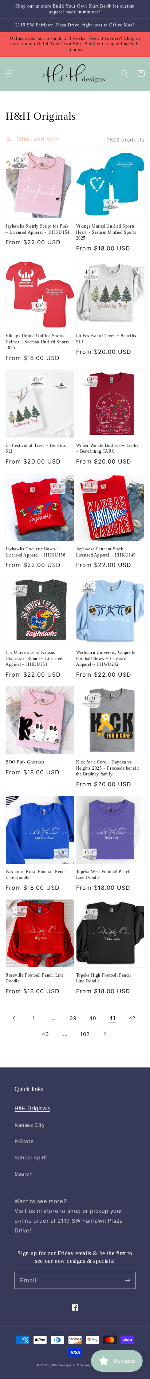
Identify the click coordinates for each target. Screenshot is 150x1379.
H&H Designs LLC (65, 1365)
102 (85, 1034)
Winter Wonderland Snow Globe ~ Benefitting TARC (107, 448)
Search (24, 1174)
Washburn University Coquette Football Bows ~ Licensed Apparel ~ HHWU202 (105, 658)
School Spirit (31, 1157)
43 (45, 1034)
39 (73, 1018)
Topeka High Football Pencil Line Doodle (103, 978)
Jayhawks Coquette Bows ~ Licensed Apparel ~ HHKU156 (35, 552)
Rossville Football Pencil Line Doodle (34, 978)
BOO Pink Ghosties (24, 762)
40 (92, 1018)
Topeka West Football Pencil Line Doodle (103, 874)
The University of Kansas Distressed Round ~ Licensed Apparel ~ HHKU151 (33, 658)
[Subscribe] (127, 1280)
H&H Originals (32, 1108)
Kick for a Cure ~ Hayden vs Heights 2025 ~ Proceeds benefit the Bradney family (107, 768)
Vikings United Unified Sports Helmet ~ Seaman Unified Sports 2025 (37, 342)
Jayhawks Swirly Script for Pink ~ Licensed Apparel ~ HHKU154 (37, 229)
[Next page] (104, 1034)
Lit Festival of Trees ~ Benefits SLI (106, 338)
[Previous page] (14, 1018)
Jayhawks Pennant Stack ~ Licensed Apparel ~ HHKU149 (106, 552)
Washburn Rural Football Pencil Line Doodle (36, 874)
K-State (24, 1141)
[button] (9, 73)
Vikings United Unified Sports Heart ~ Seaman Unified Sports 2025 (106, 232)
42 (132, 1018)
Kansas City (30, 1125)
